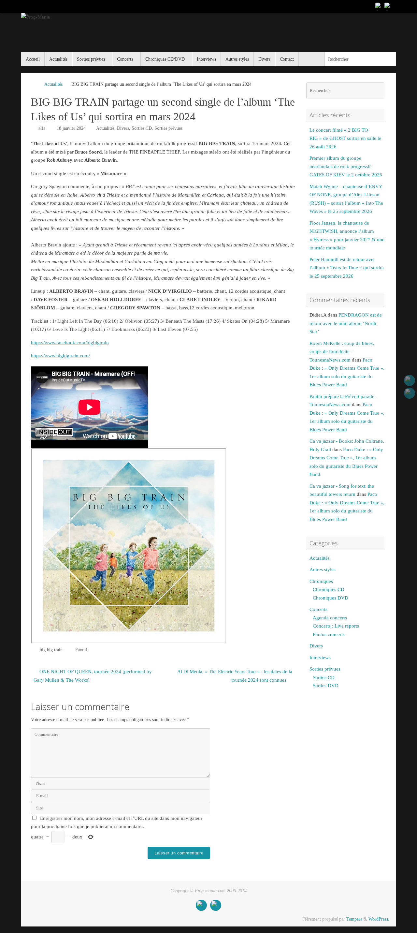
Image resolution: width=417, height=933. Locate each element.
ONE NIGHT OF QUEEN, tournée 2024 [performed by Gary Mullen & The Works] (93, 676)
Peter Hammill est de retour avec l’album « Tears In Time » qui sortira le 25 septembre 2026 (346, 268)
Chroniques (321, 581)
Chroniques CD (328, 589)
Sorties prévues (168, 128)
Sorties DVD (325, 685)
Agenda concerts (330, 617)
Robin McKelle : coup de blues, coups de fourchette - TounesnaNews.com (341, 352)
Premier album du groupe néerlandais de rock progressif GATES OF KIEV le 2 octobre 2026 (345, 166)
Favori (81, 649)
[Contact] (388, 6)
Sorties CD (142, 128)
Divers (123, 128)
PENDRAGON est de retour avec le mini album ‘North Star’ (345, 323)
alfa (41, 128)
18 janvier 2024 (71, 128)
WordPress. (378, 919)
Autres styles (322, 569)
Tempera (354, 919)
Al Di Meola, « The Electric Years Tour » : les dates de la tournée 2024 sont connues (234, 676)
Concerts (318, 609)
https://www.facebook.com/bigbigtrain (70, 342)
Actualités (53, 84)
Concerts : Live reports (336, 626)
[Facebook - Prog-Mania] (378, 6)
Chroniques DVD (330, 597)
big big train (51, 649)
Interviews (320, 657)
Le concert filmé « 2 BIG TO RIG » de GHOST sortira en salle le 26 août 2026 (345, 138)
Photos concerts (329, 634)
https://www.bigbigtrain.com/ (60, 355)
